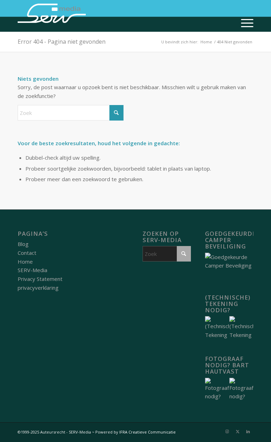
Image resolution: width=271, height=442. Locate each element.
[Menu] (243, 23)
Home (25, 261)
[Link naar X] (237, 431)
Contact (27, 252)
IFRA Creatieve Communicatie (147, 432)
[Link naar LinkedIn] (248, 431)
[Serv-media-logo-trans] (52, 16)
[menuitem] (243, 23)
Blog (23, 243)
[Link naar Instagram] (227, 431)
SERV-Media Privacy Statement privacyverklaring (40, 278)
